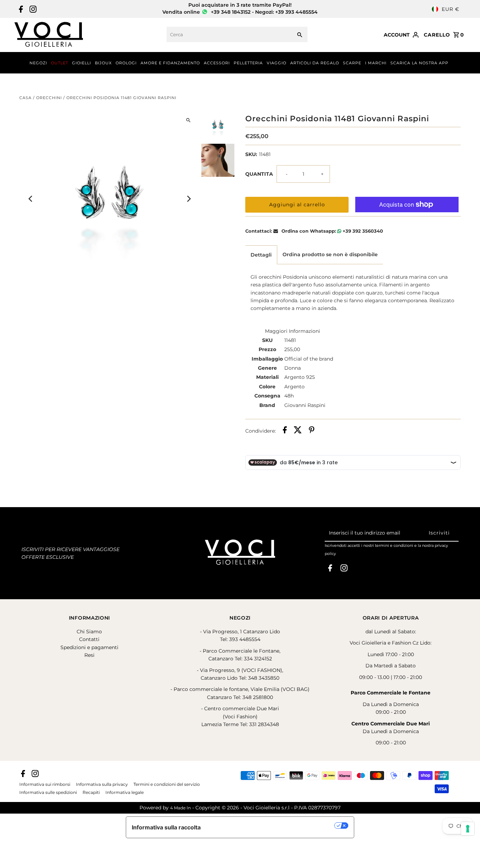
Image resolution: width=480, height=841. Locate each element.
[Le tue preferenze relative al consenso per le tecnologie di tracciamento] (467, 828)
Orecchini (49, 97)
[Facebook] (20, 9)
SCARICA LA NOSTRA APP (419, 62)
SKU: (251, 154)
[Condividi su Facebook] (285, 430)
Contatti (89, 639)
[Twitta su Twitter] (298, 430)
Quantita (259, 174)
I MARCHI (376, 62)
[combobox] (229, 34)
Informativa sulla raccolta (166, 827)
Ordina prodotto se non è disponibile (330, 254)
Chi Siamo (89, 631)
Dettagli (261, 255)
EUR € (450, 9)
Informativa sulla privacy (102, 784)
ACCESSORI (217, 62)
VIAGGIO (276, 62)
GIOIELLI (81, 62)
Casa (25, 97)
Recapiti (91, 792)
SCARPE (352, 62)
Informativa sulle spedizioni (48, 792)
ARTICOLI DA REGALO (314, 62)
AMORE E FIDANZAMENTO (170, 62)
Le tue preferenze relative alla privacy (271, 825)
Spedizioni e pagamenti (89, 647)
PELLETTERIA (248, 62)
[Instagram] (32, 9)
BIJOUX (103, 62)
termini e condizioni (394, 545)
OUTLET (59, 62)
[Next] (188, 199)
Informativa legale (124, 792)
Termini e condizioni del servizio (167, 784)
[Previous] (31, 199)
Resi (89, 655)
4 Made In (180, 807)
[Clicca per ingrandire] (188, 120)
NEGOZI (38, 62)
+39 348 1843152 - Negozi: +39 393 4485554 (263, 12)
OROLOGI (126, 62)
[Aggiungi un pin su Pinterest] (311, 430)
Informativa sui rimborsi (44, 784)
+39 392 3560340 (362, 231)
